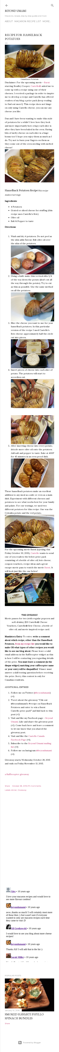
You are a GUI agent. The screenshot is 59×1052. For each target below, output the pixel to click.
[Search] (52, 5)
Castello (35, 553)
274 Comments (34, 786)
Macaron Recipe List (27, 21)
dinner (14, 790)
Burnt (47, 82)
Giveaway (22, 790)
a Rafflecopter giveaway (17, 774)
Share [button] (7, 786)
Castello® (36, 86)
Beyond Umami (15, 11)
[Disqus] (29, 841)
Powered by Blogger (32, 1042)
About (9, 21)
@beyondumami (42, 692)
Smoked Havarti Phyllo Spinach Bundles (24, 1016)
